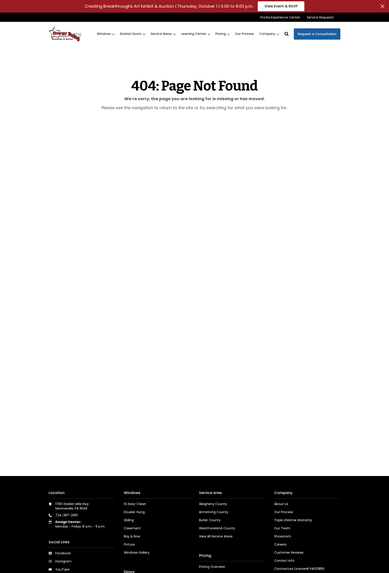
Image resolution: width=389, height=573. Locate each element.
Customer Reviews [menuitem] (288, 552)
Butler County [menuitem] (210, 520)
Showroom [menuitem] (282, 536)
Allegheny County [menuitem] (213, 504)
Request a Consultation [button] (317, 34)
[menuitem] (280, 17)
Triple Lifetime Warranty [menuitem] (293, 520)
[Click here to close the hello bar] (382, 6)
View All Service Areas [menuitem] (216, 536)
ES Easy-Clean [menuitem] (135, 504)
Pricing (220, 34)
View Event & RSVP (281, 6)
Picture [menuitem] (129, 544)
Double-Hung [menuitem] (134, 512)
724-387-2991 (66, 515)
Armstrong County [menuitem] (213, 512)
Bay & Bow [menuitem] (132, 536)
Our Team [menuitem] (282, 528)
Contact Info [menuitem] (284, 560)
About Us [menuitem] (281, 504)
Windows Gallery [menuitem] (136, 552)
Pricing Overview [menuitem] (212, 566)
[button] (287, 34)
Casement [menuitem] (132, 528)
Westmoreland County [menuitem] (217, 528)
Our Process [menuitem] (283, 512)
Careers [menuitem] (280, 544)
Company (267, 34)
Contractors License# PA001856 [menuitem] (299, 568)
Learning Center (193, 34)
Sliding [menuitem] (129, 520)
